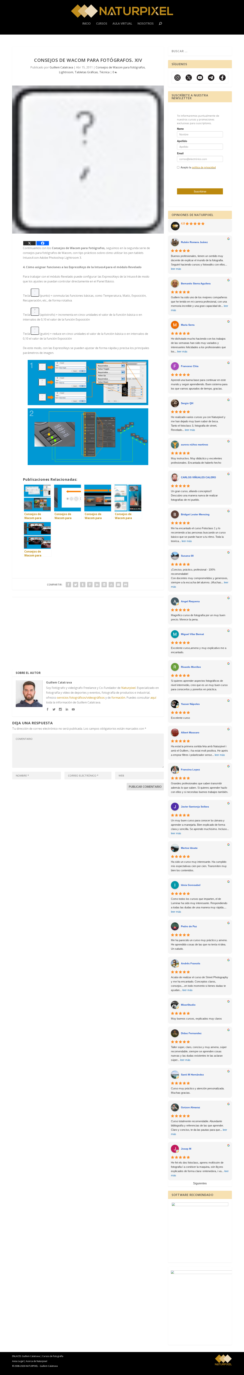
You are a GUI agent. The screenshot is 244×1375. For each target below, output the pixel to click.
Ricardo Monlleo (191, 666)
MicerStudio (188, 1004)
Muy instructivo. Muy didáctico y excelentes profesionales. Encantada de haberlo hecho (196, 460)
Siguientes (200, 1183)
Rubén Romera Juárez (194, 242)
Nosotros (146, 23)
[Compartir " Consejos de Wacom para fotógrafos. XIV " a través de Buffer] (104, 584)
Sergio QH (187, 403)
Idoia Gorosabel (190, 885)
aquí (153, 698)
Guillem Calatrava (61, 67)
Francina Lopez (190, 769)
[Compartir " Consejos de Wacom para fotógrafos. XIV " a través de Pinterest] (89, 584)
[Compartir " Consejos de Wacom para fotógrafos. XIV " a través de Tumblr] (82, 584)
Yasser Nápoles (190, 704)
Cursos (101, 23)
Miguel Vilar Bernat (192, 634)
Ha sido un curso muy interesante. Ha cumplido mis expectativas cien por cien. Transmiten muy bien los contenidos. (199, 866)
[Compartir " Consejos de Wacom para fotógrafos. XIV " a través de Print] (125, 584)
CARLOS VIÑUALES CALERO (198, 477)
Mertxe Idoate (189, 848)
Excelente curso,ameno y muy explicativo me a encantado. (198, 650)
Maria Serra (188, 324)
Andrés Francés (190, 963)
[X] (29, 243)
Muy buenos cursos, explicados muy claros (196, 1018)
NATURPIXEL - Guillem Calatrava (42, 1366)
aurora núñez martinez (194, 444)
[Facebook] (42, 243)
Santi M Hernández (192, 1074)
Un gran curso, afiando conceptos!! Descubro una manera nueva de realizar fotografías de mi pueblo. (194, 495)
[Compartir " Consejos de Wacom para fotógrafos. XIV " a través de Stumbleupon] (111, 584)
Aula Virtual (122, 23)
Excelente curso (180, 717)
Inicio (86, 23)
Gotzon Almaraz (190, 1107)
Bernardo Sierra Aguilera (196, 283)
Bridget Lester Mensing (195, 514)
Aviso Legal (18, 1361)
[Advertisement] (88, 635)
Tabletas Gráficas (86, 72)
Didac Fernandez (191, 1033)
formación (118, 698)
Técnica (104, 72)
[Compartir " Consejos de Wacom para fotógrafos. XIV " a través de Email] (118, 584)
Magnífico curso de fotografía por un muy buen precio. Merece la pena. (198, 617)
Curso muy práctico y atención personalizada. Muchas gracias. (197, 1090)
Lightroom (66, 72)
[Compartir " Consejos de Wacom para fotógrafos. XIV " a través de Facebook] (68, 584)
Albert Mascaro (190, 732)
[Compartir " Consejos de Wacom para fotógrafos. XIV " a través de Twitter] (75, 584)
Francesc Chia (189, 366)
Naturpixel (128, 688)
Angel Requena (190, 601)
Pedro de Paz (189, 926)
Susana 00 (187, 555)
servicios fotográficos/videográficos (81, 698)
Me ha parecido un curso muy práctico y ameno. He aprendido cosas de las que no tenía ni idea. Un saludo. (199, 944)
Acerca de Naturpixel (36, 1361)
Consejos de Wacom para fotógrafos (120, 67)
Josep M (186, 1148)
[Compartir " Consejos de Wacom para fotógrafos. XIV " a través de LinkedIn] (97, 584)
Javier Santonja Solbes (195, 806)
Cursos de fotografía (52, 1356)
